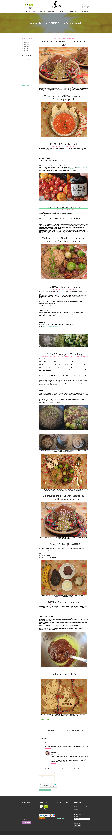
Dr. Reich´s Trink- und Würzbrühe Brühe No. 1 (52, 326)
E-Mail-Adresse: (77, 816)
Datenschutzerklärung (26, 813)
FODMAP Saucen (25, 48)
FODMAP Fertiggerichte (26, 44)
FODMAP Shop (32, 11)
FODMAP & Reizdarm (74, 11)
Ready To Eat (24, 76)
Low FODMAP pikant (70, 38)
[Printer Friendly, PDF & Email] (44, 719)
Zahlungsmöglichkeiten (26, 819)
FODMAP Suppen (25, 50)
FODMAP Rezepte (42, 11)
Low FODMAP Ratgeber (26, 59)
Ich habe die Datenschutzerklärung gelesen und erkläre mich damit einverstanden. (81, 822)
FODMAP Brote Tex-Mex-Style (50, 730)
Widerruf (23, 815)
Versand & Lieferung (25, 817)
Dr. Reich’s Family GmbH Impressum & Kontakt (29, 808)
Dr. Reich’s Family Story (26, 805)
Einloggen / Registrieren (85, 4)
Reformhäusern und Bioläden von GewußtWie (65, 168)
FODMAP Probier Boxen (26, 46)
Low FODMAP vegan (62, 38)
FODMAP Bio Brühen (25, 42)
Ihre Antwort (48, 748)
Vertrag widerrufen (26, 822)
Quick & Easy (55, 38)
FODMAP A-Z (84, 11)
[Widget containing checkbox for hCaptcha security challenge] (48, 785)
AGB (23, 811)
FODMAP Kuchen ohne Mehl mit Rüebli (76, 730)
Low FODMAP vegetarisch (26, 63)
